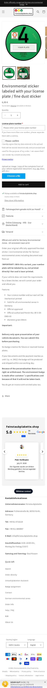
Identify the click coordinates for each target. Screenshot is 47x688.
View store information (14, 200)
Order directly (11, 575)
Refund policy (14, 671)
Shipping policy (11, 675)
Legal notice (39, 675)
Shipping (13, 106)
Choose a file (13, 176)
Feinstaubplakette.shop (22, 668)
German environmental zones (17, 598)
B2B (6, 616)
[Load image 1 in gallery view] (9, 73)
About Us (9, 622)
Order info (9, 604)
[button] (3, 12)
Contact (8, 592)
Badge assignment (13, 586)
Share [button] (7, 396)
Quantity (5, 110)
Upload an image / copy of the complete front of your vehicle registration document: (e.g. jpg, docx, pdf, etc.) (23, 168)
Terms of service (39, 671)
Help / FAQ (9, 610)
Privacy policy (7, 159)
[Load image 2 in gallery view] (23, 73)
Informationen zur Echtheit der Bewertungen (26, 687)
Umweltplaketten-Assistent (16, 580)
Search (8, 569)
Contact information (26, 675)
